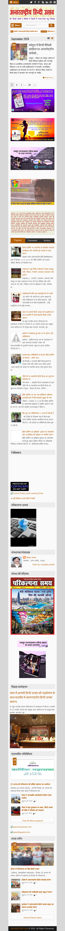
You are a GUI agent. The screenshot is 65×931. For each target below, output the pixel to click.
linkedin (47, 2)
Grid (48, 38)
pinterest (55, 2)
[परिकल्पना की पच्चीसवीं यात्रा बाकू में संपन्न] (16, 896)
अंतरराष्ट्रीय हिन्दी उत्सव (20, 928)
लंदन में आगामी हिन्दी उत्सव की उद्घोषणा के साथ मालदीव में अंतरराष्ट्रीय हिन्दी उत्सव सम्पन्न (38, 315)
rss (43, 2)
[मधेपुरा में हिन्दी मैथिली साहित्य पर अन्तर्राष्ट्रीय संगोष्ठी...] (19, 52)
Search (51, 25)
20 (29, 85)
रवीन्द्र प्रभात (31, 557)
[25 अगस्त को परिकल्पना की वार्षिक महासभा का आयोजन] (32, 770)
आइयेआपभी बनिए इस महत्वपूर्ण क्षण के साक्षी (37, 293)
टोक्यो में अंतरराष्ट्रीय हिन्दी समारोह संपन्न (22, 31)
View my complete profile (43, 564)
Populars (18, 240)
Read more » (49, 77)
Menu (16, 2)
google (39, 2)
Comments (32, 240)
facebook (35, 2)
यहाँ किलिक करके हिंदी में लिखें (24, 498)
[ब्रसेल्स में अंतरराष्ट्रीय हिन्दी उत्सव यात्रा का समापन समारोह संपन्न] (16, 908)
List (52, 38)
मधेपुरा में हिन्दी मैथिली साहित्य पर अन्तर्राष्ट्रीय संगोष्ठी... (41, 49)
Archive (47, 240)
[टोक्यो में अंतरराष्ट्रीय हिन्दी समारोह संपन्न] (16, 883)
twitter (31, 2)
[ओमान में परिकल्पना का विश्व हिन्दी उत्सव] (32, 854)
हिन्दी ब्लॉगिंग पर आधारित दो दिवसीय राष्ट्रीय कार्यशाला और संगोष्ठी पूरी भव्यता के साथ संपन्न (38, 250)
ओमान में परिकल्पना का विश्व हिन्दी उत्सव (25, 869)
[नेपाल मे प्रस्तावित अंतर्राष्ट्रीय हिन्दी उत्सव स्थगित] (16, 799)
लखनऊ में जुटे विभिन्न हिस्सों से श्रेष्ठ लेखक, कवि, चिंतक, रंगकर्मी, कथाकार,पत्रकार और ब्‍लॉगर (38, 272)
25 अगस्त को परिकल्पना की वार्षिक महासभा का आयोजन (30, 784)
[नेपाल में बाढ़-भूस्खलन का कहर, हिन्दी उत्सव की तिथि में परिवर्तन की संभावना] (16, 811)
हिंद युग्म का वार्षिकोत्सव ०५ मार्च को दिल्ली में (38, 413)
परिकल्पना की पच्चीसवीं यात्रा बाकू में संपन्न (37, 892)
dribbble (51, 2)
